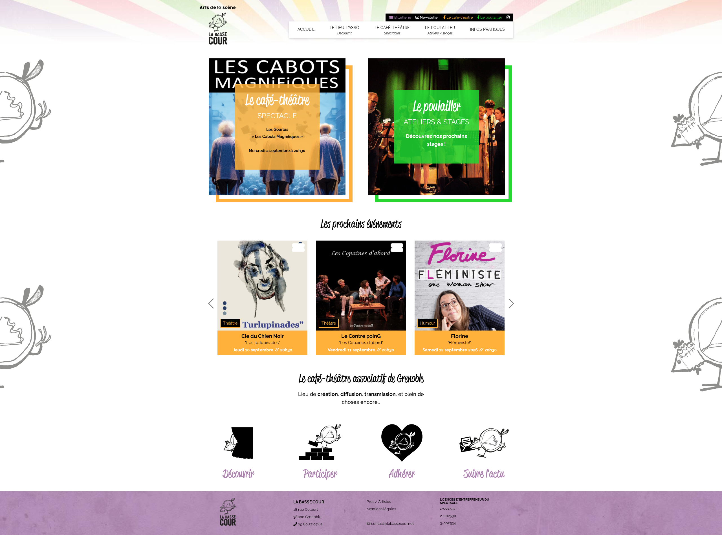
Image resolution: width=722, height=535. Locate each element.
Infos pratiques (487, 29)
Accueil (306, 29)
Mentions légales (381, 509)
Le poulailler (490, 17)
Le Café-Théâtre (392, 30)
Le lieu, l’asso (344, 30)
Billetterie (402, 17)
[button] (210, 303)
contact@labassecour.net (392, 523)
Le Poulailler (440, 30)
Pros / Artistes (379, 501)
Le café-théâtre (459, 17)
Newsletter (429, 17)
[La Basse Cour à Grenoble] (218, 30)
